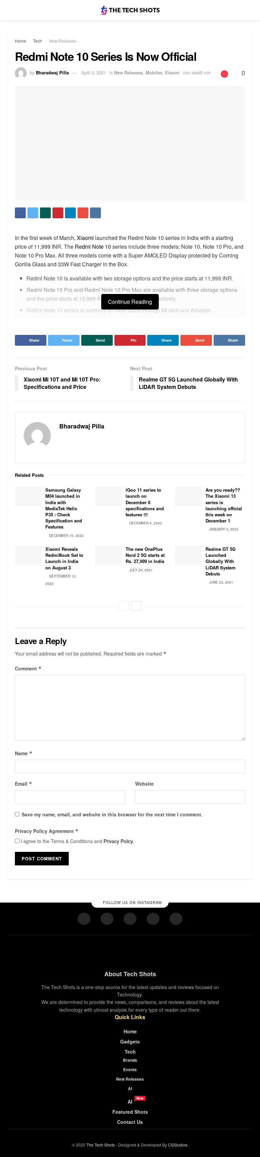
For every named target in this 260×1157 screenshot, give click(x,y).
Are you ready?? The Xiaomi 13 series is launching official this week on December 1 (223, 505)
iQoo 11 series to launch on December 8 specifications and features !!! (145, 502)
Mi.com (170, 310)
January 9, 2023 (223, 529)
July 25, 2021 (140, 570)
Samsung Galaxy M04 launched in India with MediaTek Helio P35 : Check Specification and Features (63, 508)
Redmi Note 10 (93, 246)
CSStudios (178, 1145)
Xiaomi (172, 72)
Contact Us (130, 1121)
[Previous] (124, 606)
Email (23, 783)
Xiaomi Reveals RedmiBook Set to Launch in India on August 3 (64, 558)
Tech (37, 41)
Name (23, 753)
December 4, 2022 (145, 523)
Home (20, 41)
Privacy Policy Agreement (47, 831)
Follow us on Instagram (132, 902)
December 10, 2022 (66, 535)
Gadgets (130, 1041)
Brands (130, 1060)
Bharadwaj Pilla (52, 72)
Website (144, 783)
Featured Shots (130, 1111)
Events (130, 1069)
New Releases (62, 41)
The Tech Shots (100, 1145)
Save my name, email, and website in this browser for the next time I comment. (112, 814)
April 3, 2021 (93, 72)
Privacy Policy (118, 841)
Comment (28, 668)
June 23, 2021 (220, 582)
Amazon (201, 310)
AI (130, 1088)
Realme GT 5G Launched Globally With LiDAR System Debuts (220, 561)
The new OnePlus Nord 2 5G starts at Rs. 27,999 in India (145, 555)
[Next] (136, 606)
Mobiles (154, 72)
